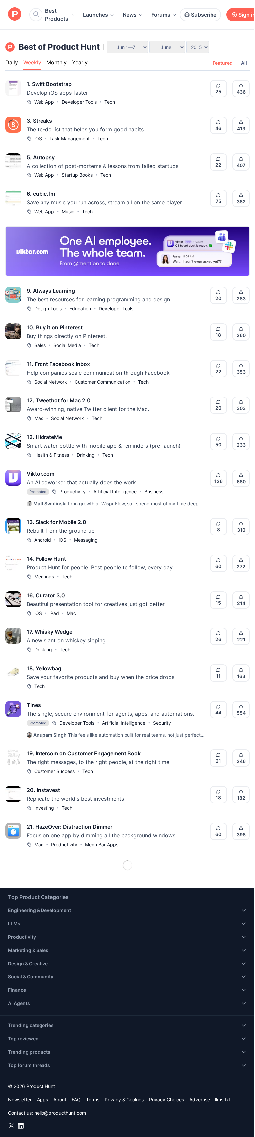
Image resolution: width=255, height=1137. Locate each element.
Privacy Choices (166, 1099)
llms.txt (223, 1099)
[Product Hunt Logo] (14, 14)
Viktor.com (40, 473)
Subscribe (203, 14)
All (244, 63)
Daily (11, 62)
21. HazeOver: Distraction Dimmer (69, 826)
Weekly (32, 62)
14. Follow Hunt (46, 558)
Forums (160, 14)
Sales (40, 345)
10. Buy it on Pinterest (55, 327)
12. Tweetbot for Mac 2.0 (59, 400)
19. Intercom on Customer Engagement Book (84, 753)
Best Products (56, 14)
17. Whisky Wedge (49, 631)
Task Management (69, 138)
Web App (44, 102)
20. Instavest (43, 790)
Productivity (72, 491)
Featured (223, 63)
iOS (38, 138)
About (59, 1099)
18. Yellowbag (44, 668)
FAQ (76, 1099)
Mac (38, 418)
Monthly (56, 62)
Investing (44, 808)
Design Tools (48, 308)
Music (68, 211)
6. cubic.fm (41, 193)
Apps (42, 1099)
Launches (95, 14)
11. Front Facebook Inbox (58, 364)
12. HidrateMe (44, 437)
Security (162, 723)
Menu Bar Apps (101, 844)
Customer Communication (102, 382)
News (130, 14)
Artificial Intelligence (115, 491)
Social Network (50, 382)
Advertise (199, 1099)
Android (42, 540)
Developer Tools (79, 102)
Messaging (86, 540)
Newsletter (20, 1099)
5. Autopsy (41, 157)
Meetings (44, 576)
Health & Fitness (51, 455)
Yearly (80, 62)
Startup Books (77, 175)
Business (153, 491)
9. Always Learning (51, 290)
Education (80, 308)
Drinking (86, 455)
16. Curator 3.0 (46, 595)
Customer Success (54, 771)
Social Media (67, 345)
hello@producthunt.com (60, 1113)
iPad (54, 613)
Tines (34, 705)
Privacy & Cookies (124, 1099)
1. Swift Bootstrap (49, 84)
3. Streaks (39, 120)
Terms (92, 1099)
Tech (109, 102)
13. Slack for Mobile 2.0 (56, 522)
